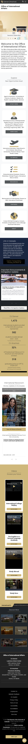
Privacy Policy (14, 700)
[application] (14, 486)
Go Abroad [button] (6, 630)
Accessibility (14, 705)
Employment (14, 711)
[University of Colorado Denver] (5, 2)
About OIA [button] (20, 642)
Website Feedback (14, 694)
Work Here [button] (20, 618)
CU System (14, 697)
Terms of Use (14, 703)
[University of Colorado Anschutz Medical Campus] (12, 2)
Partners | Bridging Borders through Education (14, 34)
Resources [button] (20, 630)
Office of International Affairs (10, 7)
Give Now (14, 714)
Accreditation (14, 708)
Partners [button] (7, 642)
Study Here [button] (6, 618)
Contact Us (14, 691)
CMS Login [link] (14, 736)
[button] (8, 38)
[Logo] (21, 483)
